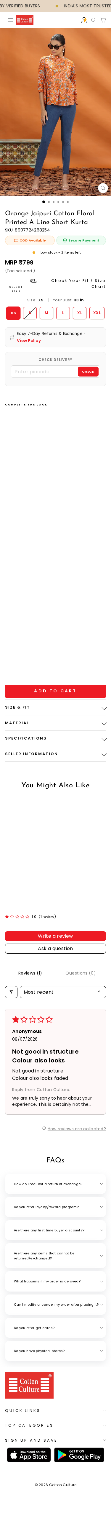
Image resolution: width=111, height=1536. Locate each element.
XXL (97, 312)
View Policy (29, 341)
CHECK (88, 371)
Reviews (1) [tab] (30, 973)
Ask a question (55, 948)
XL (79, 312)
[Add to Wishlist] (17, 551)
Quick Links (23, 1410)
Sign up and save (31, 1440)
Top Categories (29, 1425)
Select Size (57, 285)
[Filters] (11, 992)
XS (13, 312)
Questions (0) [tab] (80, 973)
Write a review (55, 936)
